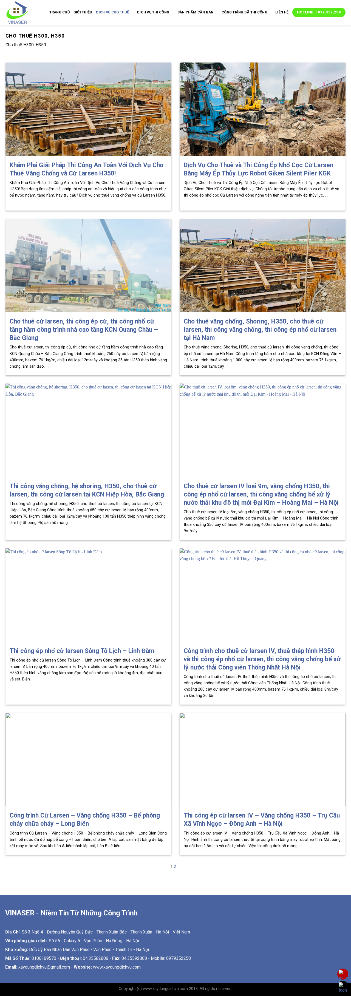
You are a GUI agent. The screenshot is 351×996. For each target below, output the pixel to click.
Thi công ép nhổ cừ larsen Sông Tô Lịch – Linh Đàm (82, 651)
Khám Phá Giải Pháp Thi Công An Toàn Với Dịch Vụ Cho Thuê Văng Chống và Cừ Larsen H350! (86, 169)
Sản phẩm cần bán (195, 12)
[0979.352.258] (342, 975)
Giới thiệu (82, 12)
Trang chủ (59, 12)
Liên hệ (281, 12)
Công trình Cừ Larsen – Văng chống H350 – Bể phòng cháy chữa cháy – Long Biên (85, 819)
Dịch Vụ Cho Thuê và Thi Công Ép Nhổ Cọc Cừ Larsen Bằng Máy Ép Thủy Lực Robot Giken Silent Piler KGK (258, 169)
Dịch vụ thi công (153, 12)
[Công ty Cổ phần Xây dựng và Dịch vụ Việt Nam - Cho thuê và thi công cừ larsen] (19, 12)
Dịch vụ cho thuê (112, 12)
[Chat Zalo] (342, 987)
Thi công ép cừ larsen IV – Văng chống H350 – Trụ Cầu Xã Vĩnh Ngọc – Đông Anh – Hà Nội (262, 819)
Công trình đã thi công (244, 12)
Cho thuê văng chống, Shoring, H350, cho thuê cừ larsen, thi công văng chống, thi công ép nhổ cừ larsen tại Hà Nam (260, 330)
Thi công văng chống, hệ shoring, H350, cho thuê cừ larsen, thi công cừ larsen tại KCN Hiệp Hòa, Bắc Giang (87, 490)
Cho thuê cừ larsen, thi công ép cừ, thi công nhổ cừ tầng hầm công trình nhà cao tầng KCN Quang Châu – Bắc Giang (84, 330)
